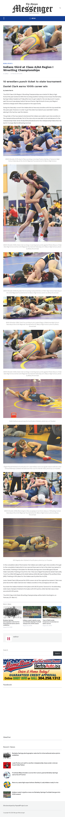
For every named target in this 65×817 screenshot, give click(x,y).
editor (6, 73)
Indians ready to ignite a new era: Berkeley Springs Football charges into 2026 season (32, 622)
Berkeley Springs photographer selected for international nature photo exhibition (11, 623)
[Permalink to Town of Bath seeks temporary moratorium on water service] (52, 612)
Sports (9, 63)
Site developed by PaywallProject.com (15, 805)
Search (5, 650)
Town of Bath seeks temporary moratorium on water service (51, 622)
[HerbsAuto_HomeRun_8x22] (32, 660)
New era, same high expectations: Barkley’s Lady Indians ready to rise (35, 782)
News (5, 63)
